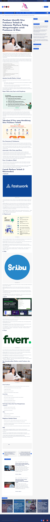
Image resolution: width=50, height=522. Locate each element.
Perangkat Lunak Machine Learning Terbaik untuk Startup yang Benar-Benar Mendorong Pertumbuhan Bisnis (40, 41)
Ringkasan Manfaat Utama (7, 76)
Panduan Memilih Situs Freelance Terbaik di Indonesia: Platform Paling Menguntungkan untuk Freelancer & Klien (19, 16)
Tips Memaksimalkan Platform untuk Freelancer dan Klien (11, 74)
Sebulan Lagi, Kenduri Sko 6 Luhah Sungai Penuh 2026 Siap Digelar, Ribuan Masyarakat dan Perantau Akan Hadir (40, 32)
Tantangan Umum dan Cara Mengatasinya (9, 75)
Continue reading (18, 475)
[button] (46, 499)
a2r (9, 445)
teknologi (7, 33)
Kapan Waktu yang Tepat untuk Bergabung (9, 65)
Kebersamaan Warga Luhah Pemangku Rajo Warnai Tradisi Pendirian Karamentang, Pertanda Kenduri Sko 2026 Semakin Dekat (40, 28)
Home (3, 16)
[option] (7, 506)
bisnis (5, 33)
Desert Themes (16, 521)
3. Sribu (5, 72)
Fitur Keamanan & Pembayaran (7, 67)
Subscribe (46, 7)
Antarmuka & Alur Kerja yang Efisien (8, 68)
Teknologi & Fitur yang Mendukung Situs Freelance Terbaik (10, 66)
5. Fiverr (4, 73)
